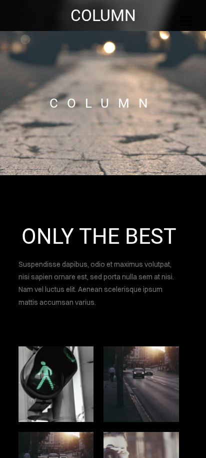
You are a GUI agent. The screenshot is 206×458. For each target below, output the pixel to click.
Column (103, 15)
